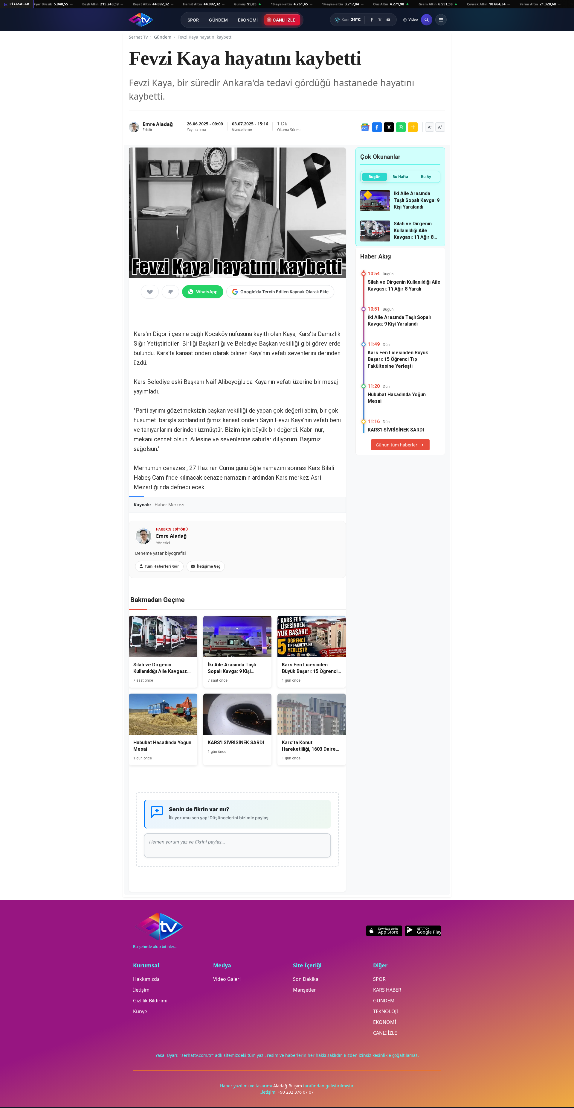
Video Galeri (227, 979)
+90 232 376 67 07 (296, 1092)
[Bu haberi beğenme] (170, 291)
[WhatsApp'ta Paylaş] (401, 127)
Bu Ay (426, 176)
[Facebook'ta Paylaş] (377, 127)
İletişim (141, 990)
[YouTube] (388, 20)
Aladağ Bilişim (288, 1086)
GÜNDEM (218, 19)
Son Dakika (305, 979)
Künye (140, 1011)
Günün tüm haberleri (397, 445)
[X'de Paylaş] (389, 127)
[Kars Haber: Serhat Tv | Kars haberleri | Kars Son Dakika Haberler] (140, 20)
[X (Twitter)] (380, 20)
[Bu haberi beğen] (150, 292)
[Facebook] (371, 20)
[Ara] (426, 19)
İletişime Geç (208, 566)
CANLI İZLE (284, 19)
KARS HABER (387, 990)
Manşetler (304, 990)
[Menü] (441, 19)
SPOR (193, 19)
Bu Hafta (400, 176)
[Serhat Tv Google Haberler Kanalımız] (365, 127)
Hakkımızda (146, 979)
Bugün (375, 176)
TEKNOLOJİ (385, 1011)
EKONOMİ (248, 19)
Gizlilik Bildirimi (150, 1000)
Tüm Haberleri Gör (162, 566)
